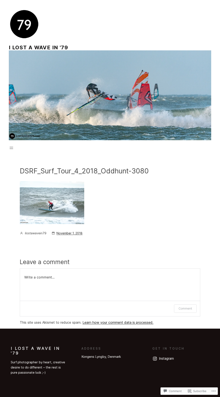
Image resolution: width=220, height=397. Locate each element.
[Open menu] (11, 147)
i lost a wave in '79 (38, 47)
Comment (185, 308)
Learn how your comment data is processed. (117, 322)
